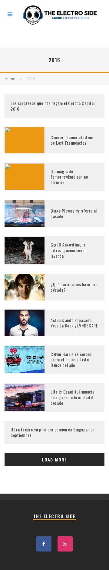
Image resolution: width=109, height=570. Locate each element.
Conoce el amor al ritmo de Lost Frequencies (72, 140)
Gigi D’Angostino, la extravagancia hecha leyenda (68, 250)
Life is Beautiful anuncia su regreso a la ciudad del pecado (74, 397)
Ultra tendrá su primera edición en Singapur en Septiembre (52, 432)
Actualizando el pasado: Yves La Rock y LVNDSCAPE (74, 323)
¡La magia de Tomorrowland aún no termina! (69, 176)
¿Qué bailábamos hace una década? (74, 287)
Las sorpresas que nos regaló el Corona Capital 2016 (53, 106)
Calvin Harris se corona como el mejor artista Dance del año (71, 359)
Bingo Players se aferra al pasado (74, 213)
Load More (54, 459)
